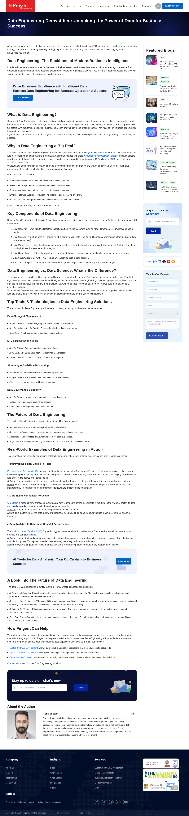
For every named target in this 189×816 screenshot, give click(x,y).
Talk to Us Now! (22, 98)
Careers (9, 773)
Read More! (123, 561)
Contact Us (11, 783)
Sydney (32, 802)
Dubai (40, 802)
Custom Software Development (23, 648)
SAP (96, 788)
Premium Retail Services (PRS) (22, 471)
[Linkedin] (159, 261)
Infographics (55, 783)
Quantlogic (12, 503)
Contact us (12, 663)
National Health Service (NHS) (27, 531)
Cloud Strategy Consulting (21, 657)
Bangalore (56, 802)
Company (146, 6)
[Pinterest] (168, 261)
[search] (158, 6)
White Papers (56, 773)
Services (65, 6)
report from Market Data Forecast (102, 156)
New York (10, 802)
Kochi (47, 802)
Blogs (52, 768)
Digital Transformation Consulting (24, 652)
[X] (164, 261)
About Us (10, 768)
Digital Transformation (104, 773)
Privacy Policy (63, 813)
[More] (173, 261)
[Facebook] (155, 261)
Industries (104, 6)
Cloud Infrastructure (103, 783)
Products (90, 6)
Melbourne (21, 802)
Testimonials (11, 778)
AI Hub (77, 6)
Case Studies (120, 6)
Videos (53, 788)
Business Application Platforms (108, 778)
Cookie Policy (85, 813)
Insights (133, 6)
